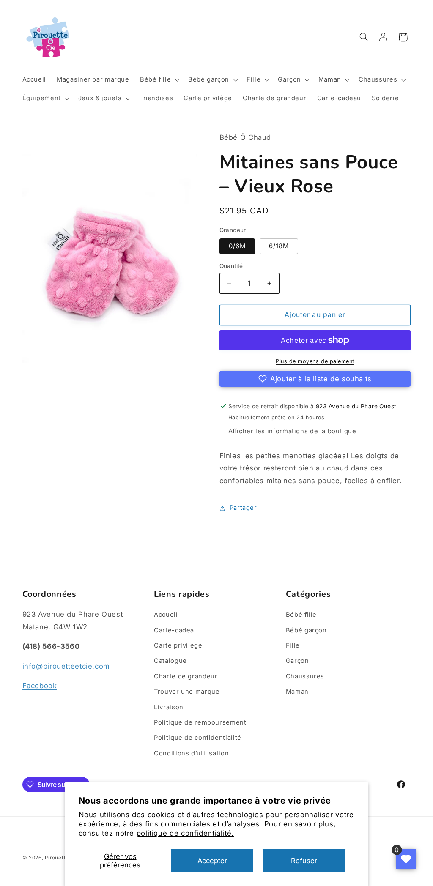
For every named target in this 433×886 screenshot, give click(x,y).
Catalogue (170, 660)
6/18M (279, 246)
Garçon (297, 660)
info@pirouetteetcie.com (66, 666)
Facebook (39, 685)
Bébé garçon (306, 630)
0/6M (237, 246)
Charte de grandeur (185, 676)
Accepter (212, 860)
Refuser (304, 860)
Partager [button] (243, 507)
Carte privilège (178, 645)
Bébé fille (301, 614)
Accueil (166, 614)
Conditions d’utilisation (191, 753)
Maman (297, 691)
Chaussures (305, 676)
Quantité (231, 266)
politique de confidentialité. (185, 833)
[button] (158, 80)
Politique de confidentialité (197, 737)
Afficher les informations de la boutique (292, 431)
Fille (293, 645)
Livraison (169, 707)
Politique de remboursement (200, 722)
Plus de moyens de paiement (315, 361)
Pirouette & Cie (64, 858)
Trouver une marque (186, 691)
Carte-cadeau (176, 630)
